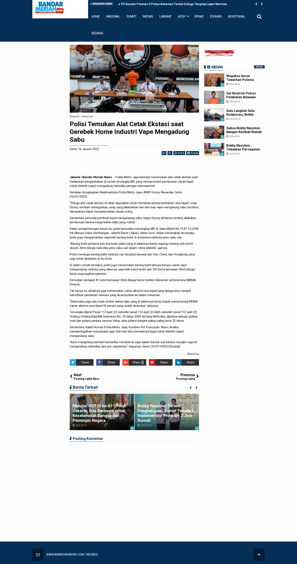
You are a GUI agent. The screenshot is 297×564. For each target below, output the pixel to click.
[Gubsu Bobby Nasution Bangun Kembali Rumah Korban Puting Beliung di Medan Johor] (214, 132)
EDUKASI (216, 16)
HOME (95, 16)
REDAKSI (97, 33)
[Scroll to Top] (259, 554)
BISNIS (198, 16)
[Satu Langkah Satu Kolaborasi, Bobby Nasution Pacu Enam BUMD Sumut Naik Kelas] (214, 114)
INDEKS (259, 67)
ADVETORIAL (236, 16)
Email (194, 153)
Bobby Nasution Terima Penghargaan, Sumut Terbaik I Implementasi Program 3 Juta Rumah (165, 413)
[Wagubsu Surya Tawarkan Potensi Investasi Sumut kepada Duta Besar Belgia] (214, 80)
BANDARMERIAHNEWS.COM (65, 554)
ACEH (181, 16)
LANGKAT (165, 16)
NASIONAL (113, 16)
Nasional (193, 354)
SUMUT (131, 16)
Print (181, 153)
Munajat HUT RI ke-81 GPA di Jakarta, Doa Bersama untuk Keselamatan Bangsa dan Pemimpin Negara (99, 413)
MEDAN (148, 16)
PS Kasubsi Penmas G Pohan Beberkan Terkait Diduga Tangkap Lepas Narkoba (174, 4)
